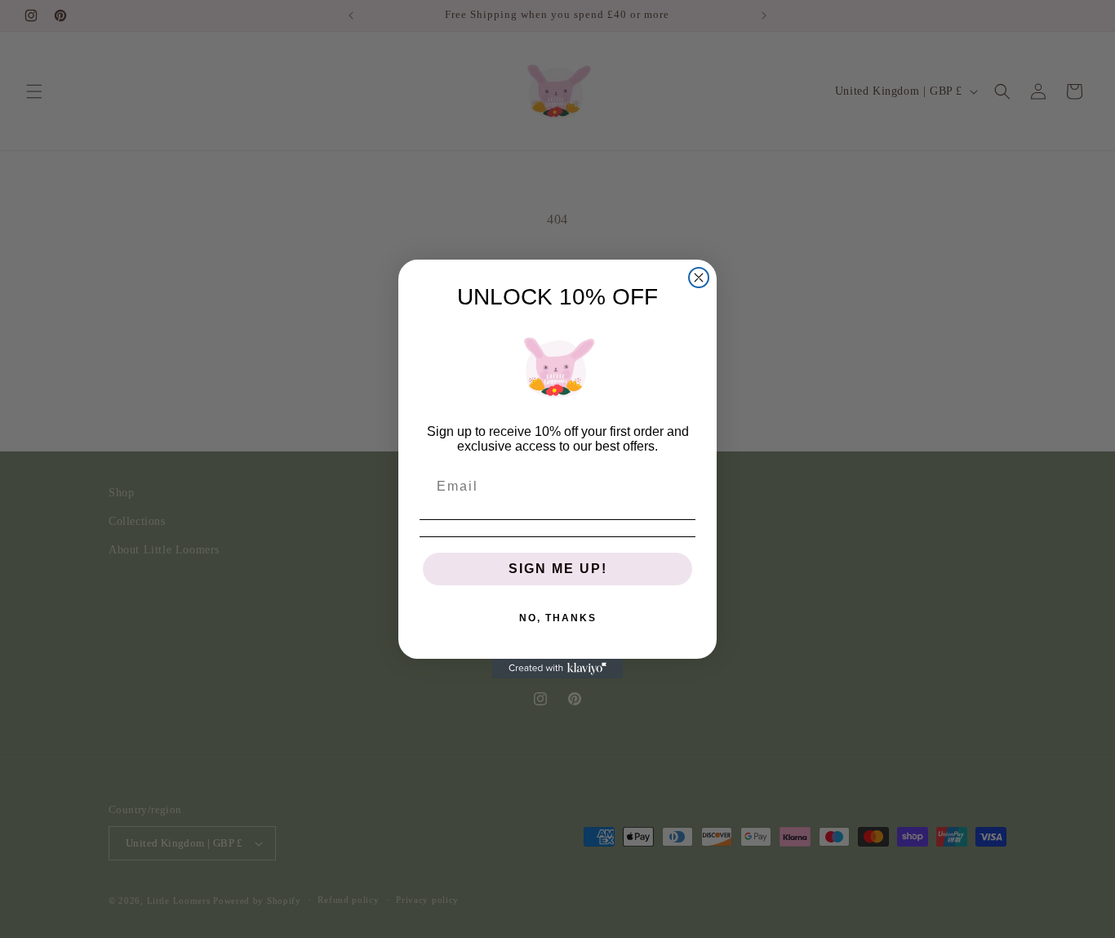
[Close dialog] (699, 277)
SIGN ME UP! (558, 569)
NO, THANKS (558, 618)
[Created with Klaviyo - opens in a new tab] (557, 668)
